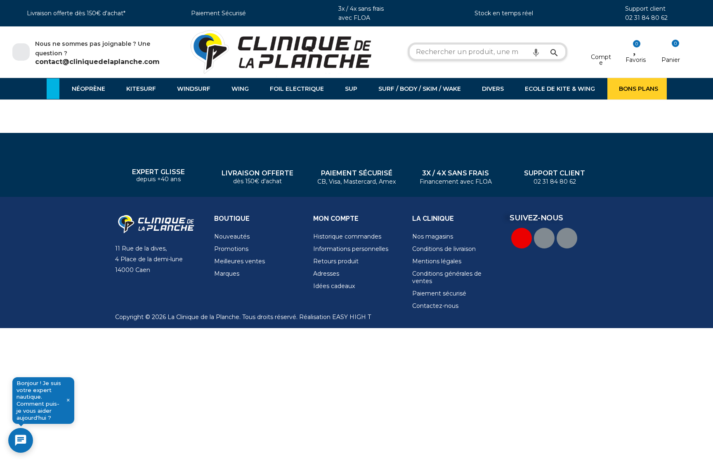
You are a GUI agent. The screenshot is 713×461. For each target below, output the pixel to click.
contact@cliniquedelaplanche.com (97, 62)
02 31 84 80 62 (646, 17)
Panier (670, 60)
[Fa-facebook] (544, 238)
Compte (601, 59)
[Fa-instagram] (567, 238)
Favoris (636, 60)
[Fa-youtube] (521, 238)
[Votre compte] (601, 46)
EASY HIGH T (351, 317)
